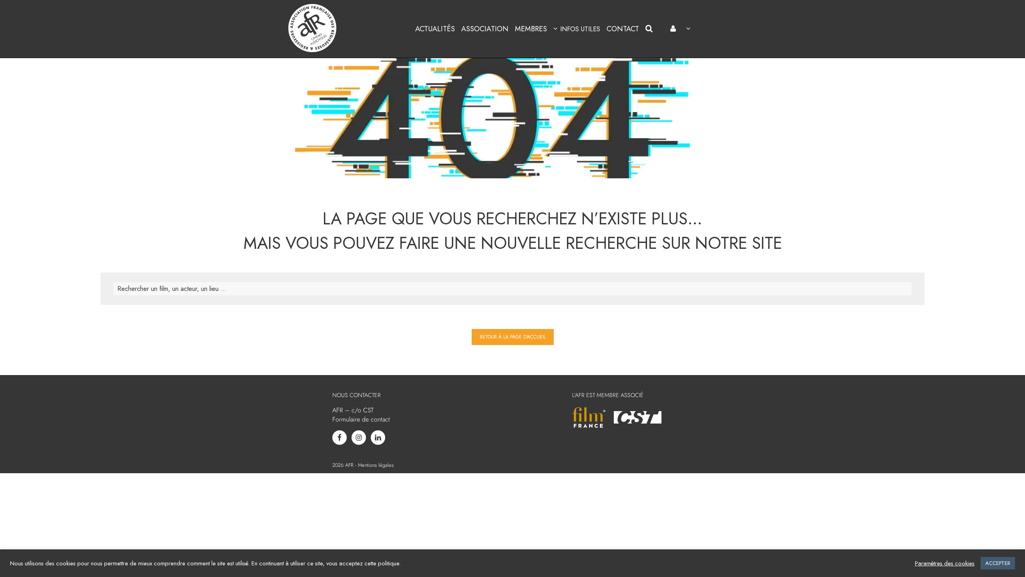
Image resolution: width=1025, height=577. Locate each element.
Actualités (435, 29)
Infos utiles (580, 29)
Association (484, 29)
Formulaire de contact (361, 419)
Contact (623, 29)
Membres (531, 29)
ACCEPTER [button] (997, 563)
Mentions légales (376, 465)
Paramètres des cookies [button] (945, 563)
